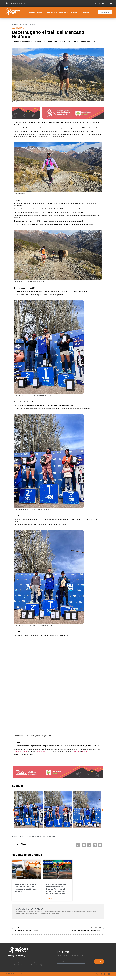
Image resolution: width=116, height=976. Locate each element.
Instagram (85, 751)
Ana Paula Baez (26, 836)
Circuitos (40, 12)
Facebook (76, 751)
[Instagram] (101, 974)
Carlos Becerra (35, 836)
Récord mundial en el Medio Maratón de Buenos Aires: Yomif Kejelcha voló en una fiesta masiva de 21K (56, 889)
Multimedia (73, 12)
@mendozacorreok (20, 751)
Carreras (32, 12)
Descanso (62, 12)
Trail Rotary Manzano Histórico (48, 836)
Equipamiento (52, 12)
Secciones (85, 12)
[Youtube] (109, 974)
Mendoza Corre (42, 751)
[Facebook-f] (105, 974)
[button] (95, 3)
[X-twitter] (97, 974)
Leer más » (17, 896)
